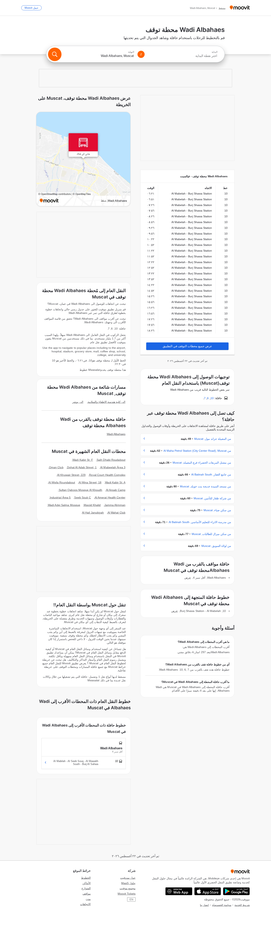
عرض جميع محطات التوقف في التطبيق (187, 346)
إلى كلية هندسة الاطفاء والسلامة (106, 402)
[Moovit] (240, 7)
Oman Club (56, 467)
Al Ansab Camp (115, 490)
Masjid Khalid (92, 505)
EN (131, 899)
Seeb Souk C (82, 497)
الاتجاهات (85, 904)
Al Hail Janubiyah (93, 512)
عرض (187, 577)
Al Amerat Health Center (110, 497)
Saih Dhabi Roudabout (111, 459)
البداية (214, 52)
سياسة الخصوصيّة (221, 905)
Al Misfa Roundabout (61, 482)
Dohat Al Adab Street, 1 (82, 467)
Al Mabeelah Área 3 (112, 467)
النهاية (131, 52)
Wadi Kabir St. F (82, 459)
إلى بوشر (77, 402)
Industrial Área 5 (60, 497)
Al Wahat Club (116, 512)
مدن (88, 899)
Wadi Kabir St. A (115, 482)
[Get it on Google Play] (236, 891)
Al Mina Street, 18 (90, 482)
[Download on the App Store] (207, 891)
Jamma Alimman (114, 505)
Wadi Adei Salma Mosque (64, 505)
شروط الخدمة (242, 905)
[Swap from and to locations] (141, 54)
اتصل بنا (204, 905)
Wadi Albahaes (116, 434)
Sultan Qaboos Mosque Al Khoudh (80, 490)
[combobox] (182, 56)
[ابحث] (55, 54)
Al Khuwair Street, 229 (71, 474)
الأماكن (86, 883)
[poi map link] (83, 159)
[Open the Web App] (178, 891)
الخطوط (86, 877)
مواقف (87, 893)
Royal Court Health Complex (107, 474)
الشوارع (86, 888)
